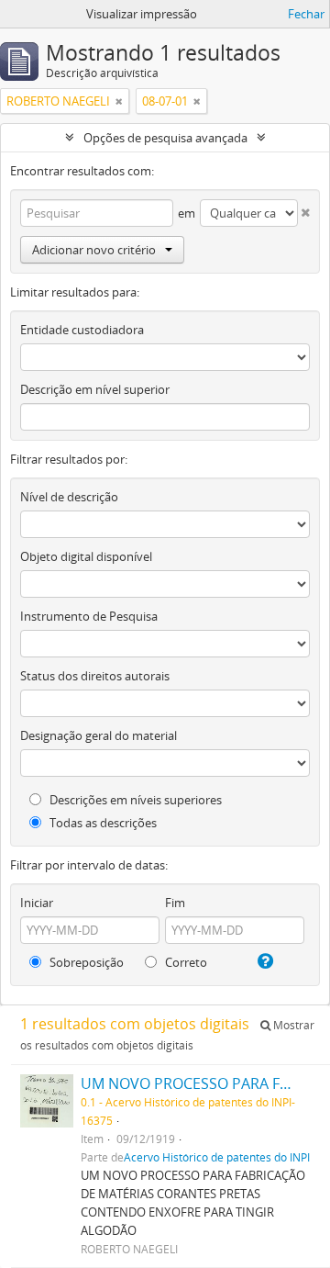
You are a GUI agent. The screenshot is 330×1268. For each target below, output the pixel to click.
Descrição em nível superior (95, 389)
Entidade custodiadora (82, 329)
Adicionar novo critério (94, 249)
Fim (175, 902)
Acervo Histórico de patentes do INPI (217, 1157)
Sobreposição (85, 962)
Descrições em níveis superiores (134, 799)
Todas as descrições (102, 822)
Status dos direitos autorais (95, 676)
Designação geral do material (98, 735)
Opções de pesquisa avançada (165, 137)
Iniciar (36, 902)
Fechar (306, 14)
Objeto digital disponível (86, 556)
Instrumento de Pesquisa (89, 616)
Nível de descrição (69, 496)
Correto (184, 962)
